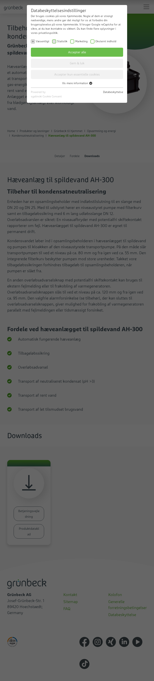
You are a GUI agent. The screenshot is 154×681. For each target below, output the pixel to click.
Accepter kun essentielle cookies (77, 74)
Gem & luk (77, 63)
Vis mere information (75, 83)
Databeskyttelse (113, 92)
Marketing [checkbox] (81, 41)
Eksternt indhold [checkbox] (105, 41)
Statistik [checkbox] (62, 41)
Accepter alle (77, 52)
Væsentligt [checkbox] (42, 41)
